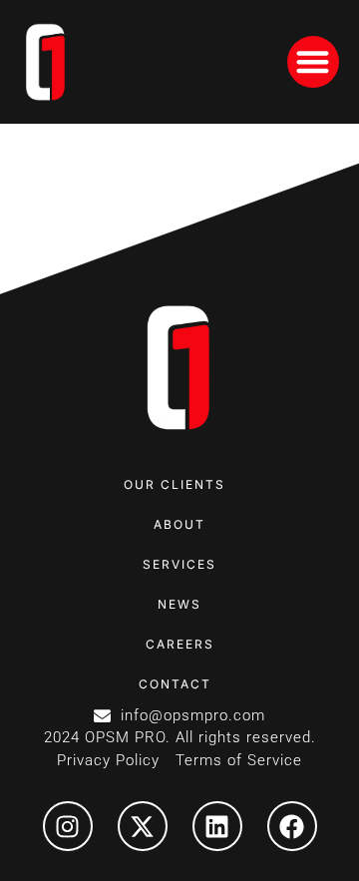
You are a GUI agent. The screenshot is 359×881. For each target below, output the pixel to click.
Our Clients (174, 484)
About (179, 524)
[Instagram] (68, 826)
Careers (180, 644)
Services (179, 564)
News (179, 604)
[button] (313, 62)
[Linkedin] (217, 826)
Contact (175, 683)
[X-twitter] (143, 826)
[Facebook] (292, 826)
